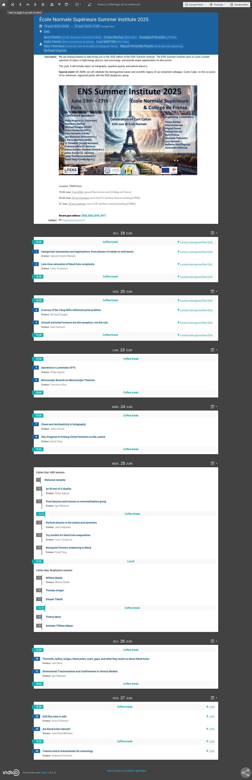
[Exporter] (68, 4)
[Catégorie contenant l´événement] (28, 4)
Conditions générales (135, 770)
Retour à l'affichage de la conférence (118, 4)
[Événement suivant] (35, 4)
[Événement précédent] (20, 4)
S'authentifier (241, 4)
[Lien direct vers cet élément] (137, 233)
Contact (118, 770)
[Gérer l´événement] (89, 4)
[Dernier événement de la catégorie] (42, 4)
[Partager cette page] (246, 772)
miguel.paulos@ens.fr (73, 220)
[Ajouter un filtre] (59, 4)
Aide (109, 770)
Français (218, 4)
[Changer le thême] (78, 4)
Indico (44, 772)
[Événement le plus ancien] (13, 4)
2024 (84, 215)
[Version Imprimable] (52, 4)
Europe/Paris (196, 4)
